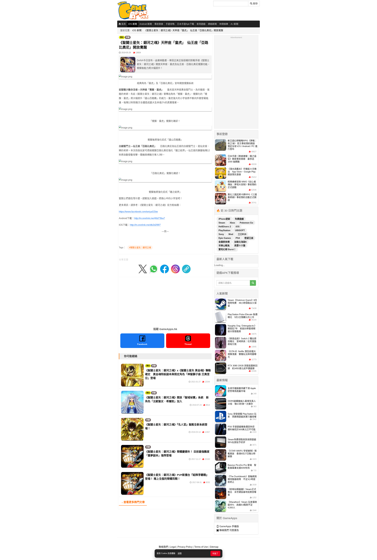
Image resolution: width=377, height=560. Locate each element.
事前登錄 (158, 24)
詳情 (180, 553)
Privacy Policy (185, 547)
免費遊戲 (239, 219)
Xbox (233, 222)
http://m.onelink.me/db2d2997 (145, 225)
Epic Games (225, 238)
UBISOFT (240, 230)
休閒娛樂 (223, 24)
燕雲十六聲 (239, 245)
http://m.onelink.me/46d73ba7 (149, 218)
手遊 (127, 37)
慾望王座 (248, 238)
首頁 (123, 24)
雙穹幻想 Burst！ (227, 249)
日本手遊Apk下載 (185, 24)
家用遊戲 (201, 24)
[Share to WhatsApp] (153, 268)
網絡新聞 (212, 24)
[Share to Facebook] (164, 268)
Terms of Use (201, 547)
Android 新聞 (145, 24)
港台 (122, 37)
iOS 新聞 (132, 24)
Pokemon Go (246, 222)
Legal (173, 547)
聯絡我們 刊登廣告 (229, 530)
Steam (222, 222)
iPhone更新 (225, 219)
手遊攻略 (170, 24)
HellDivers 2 (225, 226)
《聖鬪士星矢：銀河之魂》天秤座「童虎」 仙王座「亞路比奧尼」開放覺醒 (183, 30)
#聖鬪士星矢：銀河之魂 (140, 247)
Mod (231, 234)
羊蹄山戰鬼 (224, 245)
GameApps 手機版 (229, 526)
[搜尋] (253, 283)
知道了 (215, 553)
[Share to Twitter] (142, 268)
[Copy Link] (186, 268)
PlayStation (225, 230)
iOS (237, 226)
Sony (221, 234)
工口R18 (242, 234)
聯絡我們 (163, 547)
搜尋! (255, 3)
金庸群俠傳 (224, 242)
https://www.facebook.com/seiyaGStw (138, 211)
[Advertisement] (165, 301)
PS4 (238, 238)
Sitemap (214, 547)
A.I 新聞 (234, 24)
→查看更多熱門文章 (133, 502)
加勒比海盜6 (240, 242)
